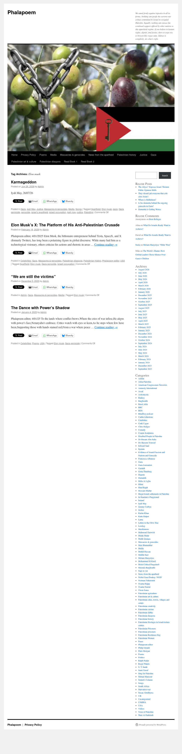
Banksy (141, 397)
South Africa (143, 686)
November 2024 (145, 336)
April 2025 (143, 320)
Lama (140, 519)
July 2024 (142, 346)
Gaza (153, 154)
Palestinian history (126, 154)
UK (139, 695)
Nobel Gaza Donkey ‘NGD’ (150, 577)
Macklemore (143, 529)
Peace (140, 641)
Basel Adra (143, 404)
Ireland (141, 500)
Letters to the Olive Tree (148, 522)
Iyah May (31, 208)
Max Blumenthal (145, 545)
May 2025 (142, 317)
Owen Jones (143, 590)
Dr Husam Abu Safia (147, 439)
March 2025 (143, 324)
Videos (141, 708)
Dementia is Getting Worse (149, 209)
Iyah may (71, 212)
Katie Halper (143, 516)
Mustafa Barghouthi (146, 567)
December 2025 (145, 295)
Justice (143, 154)
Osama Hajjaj (144, 583)
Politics (141, 657)
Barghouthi (143, 400)
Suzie (137, 244)
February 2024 (144, 359)
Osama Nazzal (144, 586)
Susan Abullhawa (145, 692)
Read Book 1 (70, 161)
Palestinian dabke (145, 612)
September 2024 (145, 343)
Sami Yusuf (143, 670)
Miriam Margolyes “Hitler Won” (157, 244)
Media (53, 154)
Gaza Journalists (145, 465)
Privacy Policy (28, 154)
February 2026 (144, 288)
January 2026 (144, 291)
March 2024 (143, 356)
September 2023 (145, 368)
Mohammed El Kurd (147, 561)
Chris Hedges (144, 426)
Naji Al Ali (143, 570)
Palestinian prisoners (147, 631)
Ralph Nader (143, 660)
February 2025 (144, 327)
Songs (79, 208)
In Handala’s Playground (148, 497)
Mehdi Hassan (144, 551)
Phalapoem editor (110, 260)
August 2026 (143, 269)
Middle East (143, 554)
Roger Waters (144, 663)
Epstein (141, 449)
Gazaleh (141, 468)
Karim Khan (143, 513)
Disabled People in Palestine (150, 436)
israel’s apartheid (39, 212)
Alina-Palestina (144, 381)
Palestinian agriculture (147, 593)
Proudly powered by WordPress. (153, 724)
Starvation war (144, 689)
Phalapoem (21, 12)
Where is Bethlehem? (147, 199)
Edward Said (143, 445)
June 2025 (142, 314)
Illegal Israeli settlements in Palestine (153, 493)
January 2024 (144, 362)
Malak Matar (143, 535)
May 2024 (142, 352)
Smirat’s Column (145, 679)
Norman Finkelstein (146, 580)
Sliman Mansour (145, 676)
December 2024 (145, 333)
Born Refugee (155, 219)
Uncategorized (144, 699)
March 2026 (143, 285)
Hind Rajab (143, 487)
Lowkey (141, 525)
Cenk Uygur (143, 423)
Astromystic (143, 394)
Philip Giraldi (144, 647)
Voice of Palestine (145, 711)
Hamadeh (142, 477)
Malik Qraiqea (144, 538)
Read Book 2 (87, 161)
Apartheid (96, 208)
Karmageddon (23, 181)
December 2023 (145, 365)
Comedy (141, 429)
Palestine (88, 212)
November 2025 (145, 298)
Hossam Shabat (144, 490)
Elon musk (107, 208)
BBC (140, 407)
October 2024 (144, 340)
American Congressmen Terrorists (152, 384)
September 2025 (145, 304)
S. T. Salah (142, 666)
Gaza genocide (49, 263)
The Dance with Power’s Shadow (40, 307)
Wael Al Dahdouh (145, 715)
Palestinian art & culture (23, 161)
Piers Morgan (144, 650)
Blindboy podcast (145, 413)
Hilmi (140, 484)
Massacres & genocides (72, 154)
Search (165, 175)
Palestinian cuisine (146, 609)
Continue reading (105, 244)
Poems (43, 154)
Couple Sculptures (146, 432)
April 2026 (143, 282)
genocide (25, 212)
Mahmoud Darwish (146, 532)
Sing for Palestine (145, 673)
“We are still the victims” (33, 276)
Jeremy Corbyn (144, 506)
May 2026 (142, 279)
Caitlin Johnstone (145, 416)
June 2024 (142, 349)
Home (14, 154)
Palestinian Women (146, 638)
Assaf (140, 391)
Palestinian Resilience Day (149, 634)
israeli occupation (57, 212)
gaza (115, 208)
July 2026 (142, 272)
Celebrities (26, 260)
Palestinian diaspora (50, 161)
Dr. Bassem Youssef (147, 442)
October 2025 (144, 301)
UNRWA (142, 702)
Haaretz (141, 474)
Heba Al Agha (144, 481)
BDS (140, 410)
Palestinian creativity (147, 606)
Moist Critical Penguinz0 (148, 564)
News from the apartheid (101, 154)
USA (122, 260)
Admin (41, 186)
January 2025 (144, 330)
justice (80, 212)
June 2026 (142, 275)
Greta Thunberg (145, 471)
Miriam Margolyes (146, 558)
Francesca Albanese (146, 458)
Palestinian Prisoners (147, 628)
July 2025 (142, 311)
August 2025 (143, 307)
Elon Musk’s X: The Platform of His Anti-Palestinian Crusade (65, 224)
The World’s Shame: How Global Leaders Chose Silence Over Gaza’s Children (150, 254)
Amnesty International (147, 388)
